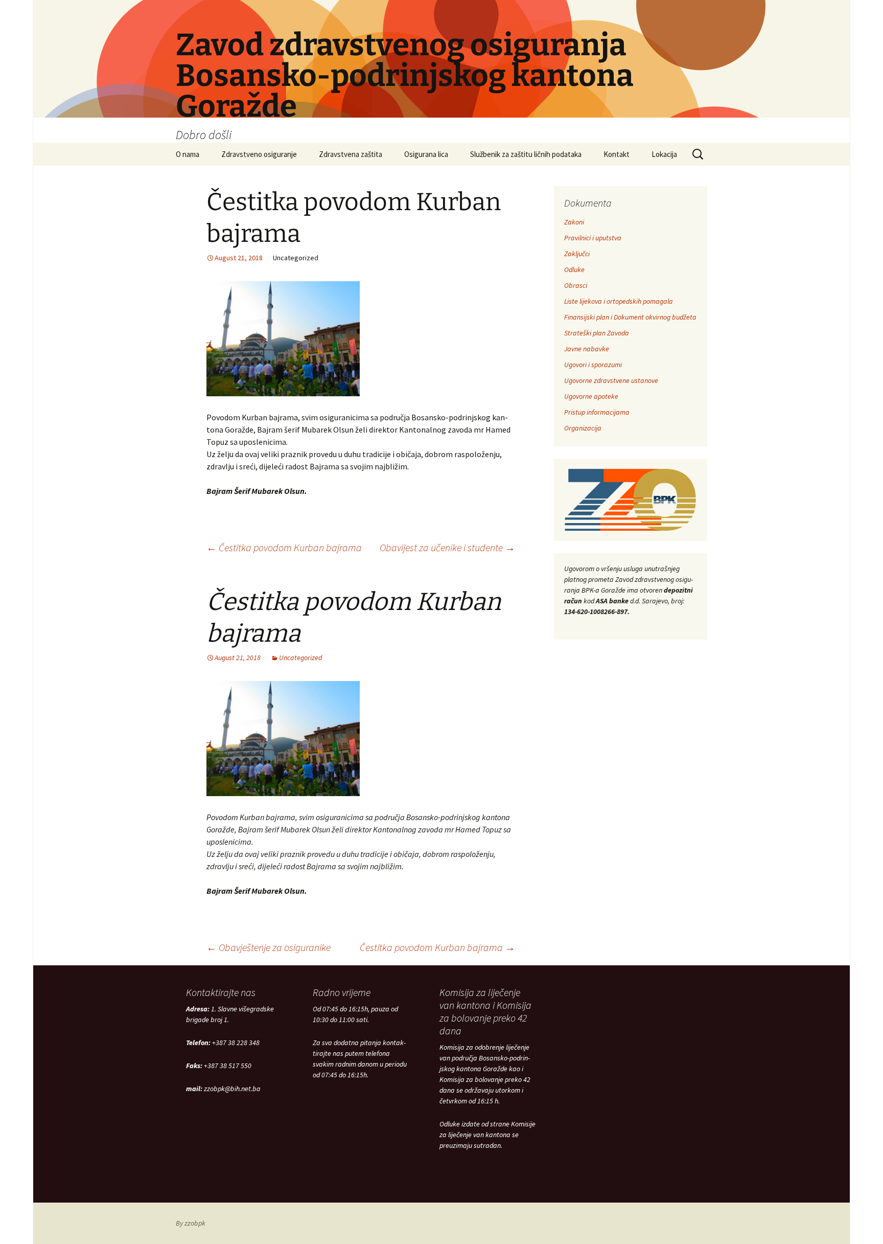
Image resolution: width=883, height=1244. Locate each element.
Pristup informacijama (597, 412)
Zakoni (574, 222)
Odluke (574, 269)
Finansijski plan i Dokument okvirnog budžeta (630, 317)
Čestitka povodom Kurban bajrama (284, 547)
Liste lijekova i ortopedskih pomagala (618, 301)
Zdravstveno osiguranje (259, 154)
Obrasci (575, 285)
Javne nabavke (586, 348)
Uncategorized (300, 657)
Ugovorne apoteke (591, 396)
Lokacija (664, 154)
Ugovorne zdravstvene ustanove (611, 380)
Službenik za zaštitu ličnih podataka (526, 154)
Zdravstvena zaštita (350, 154)
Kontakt (616, 154)
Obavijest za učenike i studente (447, 547)
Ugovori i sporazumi (593, 364)
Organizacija (582, 428)
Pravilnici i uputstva (592, 237)
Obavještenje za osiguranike (268, 947)
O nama (187, 154)
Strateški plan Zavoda (596, 332)
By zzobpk (190, 1223)
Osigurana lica (426, 154)
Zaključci (577, 253)
